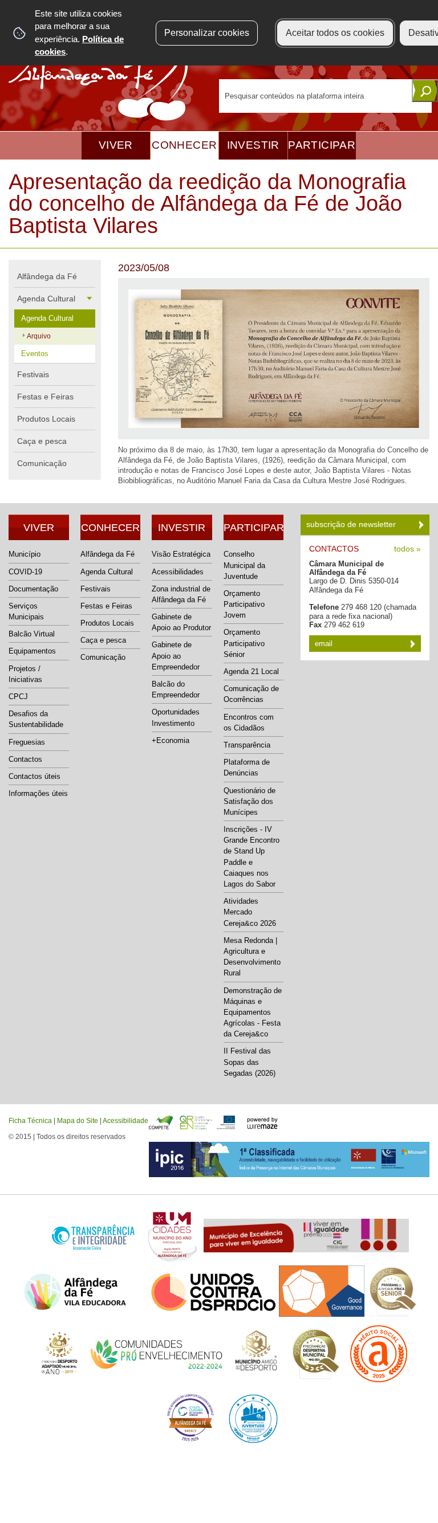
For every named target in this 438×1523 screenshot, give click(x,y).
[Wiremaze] (262, 1122)
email (325, 643)
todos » (407, 549)
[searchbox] (325, 96)
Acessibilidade (125, 1121)
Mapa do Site (77, 1121)
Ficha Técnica (30, 1121)
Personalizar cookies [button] (206, 33)
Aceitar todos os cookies (335, 33)
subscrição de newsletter (352, 524)
